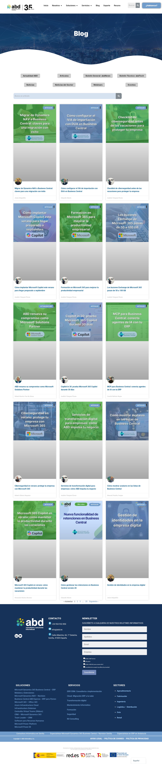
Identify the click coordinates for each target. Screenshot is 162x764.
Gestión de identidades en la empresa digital (126, 585)
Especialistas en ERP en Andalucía (131, 733)
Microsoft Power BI (23, 727)
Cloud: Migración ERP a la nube (80, 696)
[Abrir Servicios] (91, 5)
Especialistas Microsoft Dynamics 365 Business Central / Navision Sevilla (81, 733)
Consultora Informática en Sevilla (30, 733)
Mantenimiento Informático (78, 705)
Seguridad (71, 714)
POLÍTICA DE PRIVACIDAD (137, 738)
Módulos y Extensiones (24, 693)
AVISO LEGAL (96, 738)
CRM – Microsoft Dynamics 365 (28, 714)
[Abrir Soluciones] (77, 5)
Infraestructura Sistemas (25, 708)
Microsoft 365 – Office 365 (26, 702)
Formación (71, 710)
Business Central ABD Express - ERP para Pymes (35, 699)
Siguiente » (93, 601)
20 (86, 601)
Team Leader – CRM (23, 718)
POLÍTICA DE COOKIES (114, 738)
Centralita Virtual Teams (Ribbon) (29, 711)
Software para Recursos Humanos (29, 721)
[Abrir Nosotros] (61, 5)
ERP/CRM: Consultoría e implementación (84, 691)
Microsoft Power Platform (26, 724)
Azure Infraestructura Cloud (26, 705)
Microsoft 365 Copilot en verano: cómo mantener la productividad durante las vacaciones (31, 588)
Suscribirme (89, 672)
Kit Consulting (73, 719)
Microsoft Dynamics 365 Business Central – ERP (35, 690)
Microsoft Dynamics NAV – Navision (30, 696)
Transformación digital (76, 700)
